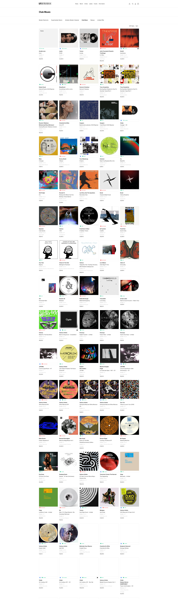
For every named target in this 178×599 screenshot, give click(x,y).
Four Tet (122, 402)
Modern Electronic (43, 20)
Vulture (81, 93)
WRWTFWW (123, 480)
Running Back (103, 94)
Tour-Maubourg (84, 159)
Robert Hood (42, 87)
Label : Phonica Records (106, 444)
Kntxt (60, 129)
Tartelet (81, 446)
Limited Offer (100, 20)
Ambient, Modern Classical (72, 20)
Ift (100, 374)
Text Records (123, 408)
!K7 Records (42, 480)
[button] (137, 25)
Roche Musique (124, 57)
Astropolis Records (44, 408)
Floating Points (63, 474)
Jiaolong (82, 374)
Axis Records (42, 372)
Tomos (81, 51)
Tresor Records (43, 93)
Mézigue (102, 510)
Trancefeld (103, 298)
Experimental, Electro (56, 20)
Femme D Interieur (84, 87)
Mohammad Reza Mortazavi (46, 125)
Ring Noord (62, 87)
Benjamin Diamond (125, 546)
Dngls (101, 368)
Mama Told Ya (63, 93)
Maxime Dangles (104, 366)
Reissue (92, 20)
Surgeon (82, 123)
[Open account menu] (135, 4)
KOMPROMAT (124, 584)
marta (60, 51)
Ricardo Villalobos (44, 123)
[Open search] (133, 4)
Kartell (122, 51)
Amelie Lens (42, 51)
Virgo (121, 474)
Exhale (40, 57)
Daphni (81, 366)
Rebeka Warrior (124, 582)
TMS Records (123, 552)
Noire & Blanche (84, 57)
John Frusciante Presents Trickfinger (106, 52)
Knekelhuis (123, 268)
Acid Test (102, 59)
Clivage (122, 591)
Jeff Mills (41, 366)
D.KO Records (103, 516)
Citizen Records (124, 129)
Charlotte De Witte (64, 123)
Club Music (85, 20)
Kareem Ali (62, 298)
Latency (41, 130)
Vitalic (121, 123)
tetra (60, 57)
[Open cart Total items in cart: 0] (138, 4)
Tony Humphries (104, 87)
